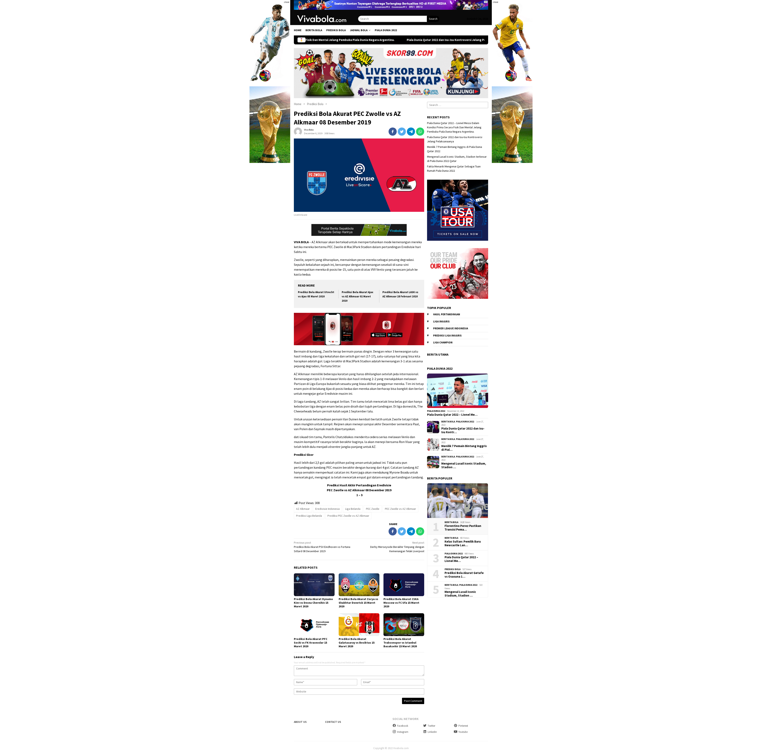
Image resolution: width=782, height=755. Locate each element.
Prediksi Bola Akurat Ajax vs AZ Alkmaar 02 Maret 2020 (357, 296)
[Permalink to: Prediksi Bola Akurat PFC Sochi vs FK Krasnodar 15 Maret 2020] (314, 624)
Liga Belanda (352, 509)
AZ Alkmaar (303, 509)
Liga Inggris (441, 321)
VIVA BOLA (301, 242)
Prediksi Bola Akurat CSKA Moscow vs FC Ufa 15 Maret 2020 (401, 602)
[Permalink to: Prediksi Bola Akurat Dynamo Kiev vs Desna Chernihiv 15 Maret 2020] (314, 584)
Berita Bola (448, 421)
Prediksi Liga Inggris (447, 335)
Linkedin (432, 732)
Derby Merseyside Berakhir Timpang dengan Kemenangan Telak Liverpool (397, 547)
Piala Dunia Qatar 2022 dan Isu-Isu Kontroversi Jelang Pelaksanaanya (401, 40)
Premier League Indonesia (450, 328)
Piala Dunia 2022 (436, 411)
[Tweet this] (402, 131)
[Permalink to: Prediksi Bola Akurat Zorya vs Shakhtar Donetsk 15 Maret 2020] (359, 584)
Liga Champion (443, 342)
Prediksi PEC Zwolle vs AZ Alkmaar (348, 516)
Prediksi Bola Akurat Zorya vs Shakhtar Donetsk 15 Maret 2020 (358, 602)
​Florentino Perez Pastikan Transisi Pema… (463, 527)
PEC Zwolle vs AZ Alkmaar (400, 509)
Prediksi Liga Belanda (309, 516)
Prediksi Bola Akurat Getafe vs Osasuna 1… (464, 574)
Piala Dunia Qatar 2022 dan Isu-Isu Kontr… (462, 430)
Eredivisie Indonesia (327, 509)
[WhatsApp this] (420, 131)
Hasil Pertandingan (446, 314)
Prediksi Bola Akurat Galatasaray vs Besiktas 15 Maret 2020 (357, 642)
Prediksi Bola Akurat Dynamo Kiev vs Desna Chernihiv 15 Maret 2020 (313, 602)
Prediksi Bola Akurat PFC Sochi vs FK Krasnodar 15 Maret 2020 (310, 642)
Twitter (431, 726)
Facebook (402, 726)
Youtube (463, 732)
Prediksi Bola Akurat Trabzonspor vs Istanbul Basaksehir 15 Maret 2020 (400, 642)
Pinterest (463, 726)
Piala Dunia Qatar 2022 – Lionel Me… (452, 415)
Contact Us (333, 722)
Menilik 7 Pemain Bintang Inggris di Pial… (464, 448)
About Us (300, 722)
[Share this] (393, 131)
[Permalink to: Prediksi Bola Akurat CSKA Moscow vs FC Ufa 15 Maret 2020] (403, 584)
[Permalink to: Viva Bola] (298, 131)
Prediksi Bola (452, 569)
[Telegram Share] (411, 131)
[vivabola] (326, 18)
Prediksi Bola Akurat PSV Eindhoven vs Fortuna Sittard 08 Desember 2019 (322, 547)
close (286, 1)
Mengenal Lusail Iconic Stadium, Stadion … (463, 465)
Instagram (402, 732)
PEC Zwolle (372, 509)
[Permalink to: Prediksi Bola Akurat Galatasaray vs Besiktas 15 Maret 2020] (359, 624)
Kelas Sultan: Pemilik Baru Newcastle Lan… (463, 543)
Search (433, 19)
